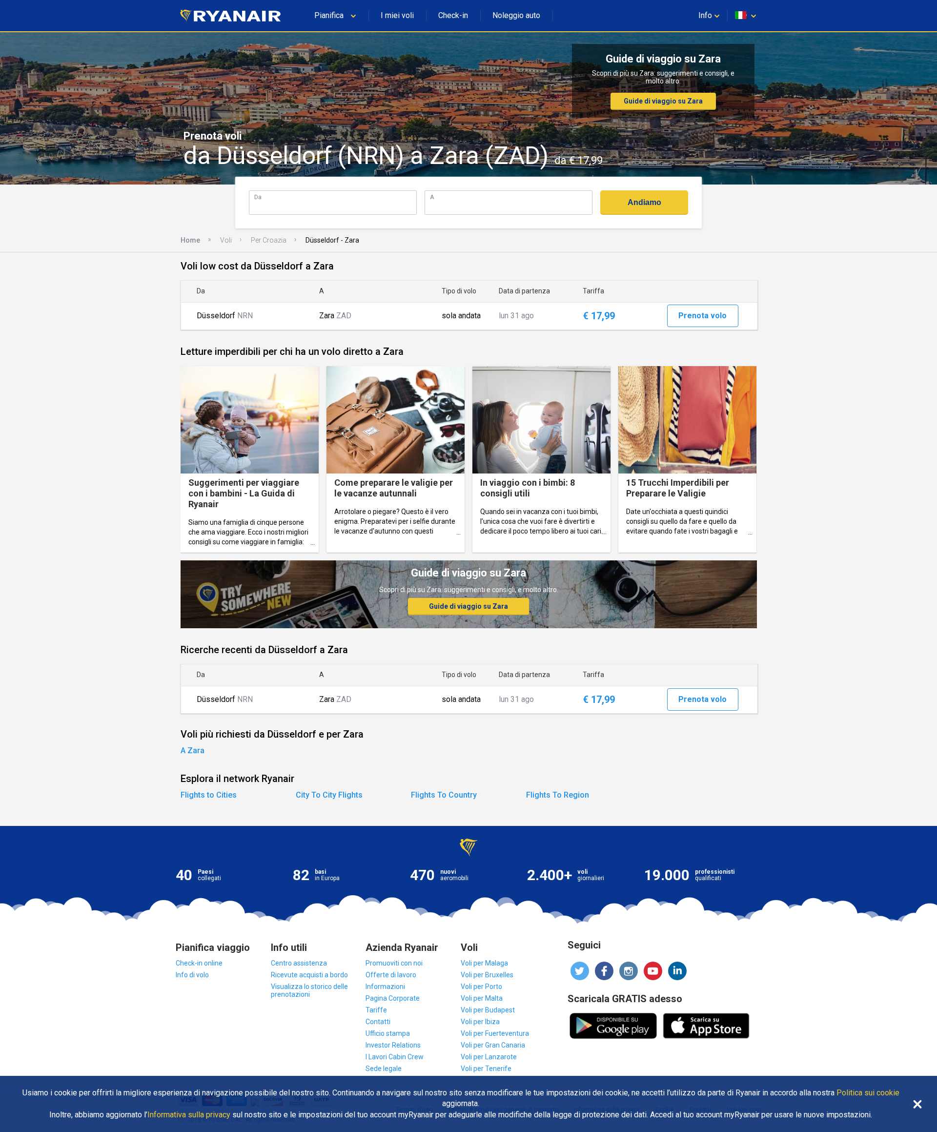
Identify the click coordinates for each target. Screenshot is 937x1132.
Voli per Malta (482, 998)
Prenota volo (702, 315)
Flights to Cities (209, 795)
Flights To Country (444, 795)
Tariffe (376, 1010)
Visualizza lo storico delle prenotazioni (309, 990)
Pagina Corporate (393, 998)
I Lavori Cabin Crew (395, 1057)
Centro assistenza (299, 963)
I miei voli (397, 15)
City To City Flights (329, 795)
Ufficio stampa (388, 1033)
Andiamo (644, 202)
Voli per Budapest (488, 1010)
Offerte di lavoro (391, 975)
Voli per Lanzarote (489, 1057)
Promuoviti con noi (394, 963)
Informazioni (385, 986)
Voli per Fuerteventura (495, 1033)
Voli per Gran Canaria (493, 1045)
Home (190, 240)
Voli (226, 240)
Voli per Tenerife (486, 1068)
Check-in (453, 15)
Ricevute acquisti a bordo (309, 975)
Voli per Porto (481, 986)
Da (258, 197)
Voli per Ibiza (480, 1022)
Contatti (378, 1022)
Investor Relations (393, 1045)
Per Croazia (268, 240)
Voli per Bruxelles (487, 975)
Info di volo (192, 975)
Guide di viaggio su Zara (663, 101)
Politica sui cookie (867, 1093)
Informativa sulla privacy (188, 1115)
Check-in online (199, 963)
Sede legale (384, 1068)
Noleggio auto (516, 15)
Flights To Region (557, 795)
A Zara (192, 750)
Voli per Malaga (484, 963)
